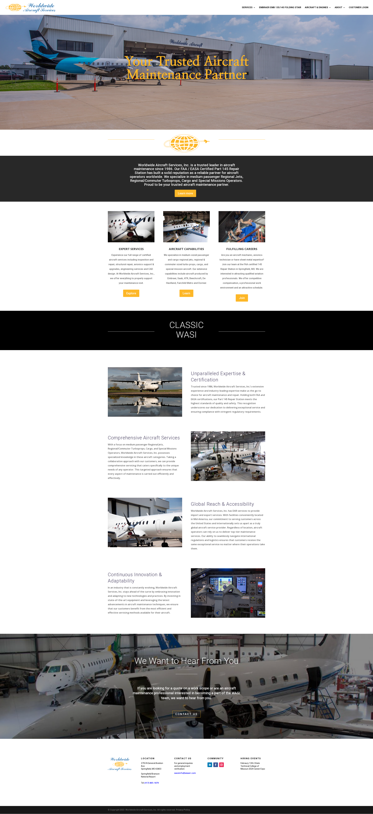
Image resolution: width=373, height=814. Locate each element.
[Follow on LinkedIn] (209, 764)
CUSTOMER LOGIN (358, 7)
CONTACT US (186, 714)
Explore (131, 293)
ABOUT (338, 7)
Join (242, 298)
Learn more (185, 193)
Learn (186, 293)
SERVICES (247, 7)
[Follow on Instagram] (221, 764)
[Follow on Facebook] (215, 764)
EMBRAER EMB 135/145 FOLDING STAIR (280, 7)
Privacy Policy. (183, 810)
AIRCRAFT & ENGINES (316, 7)
